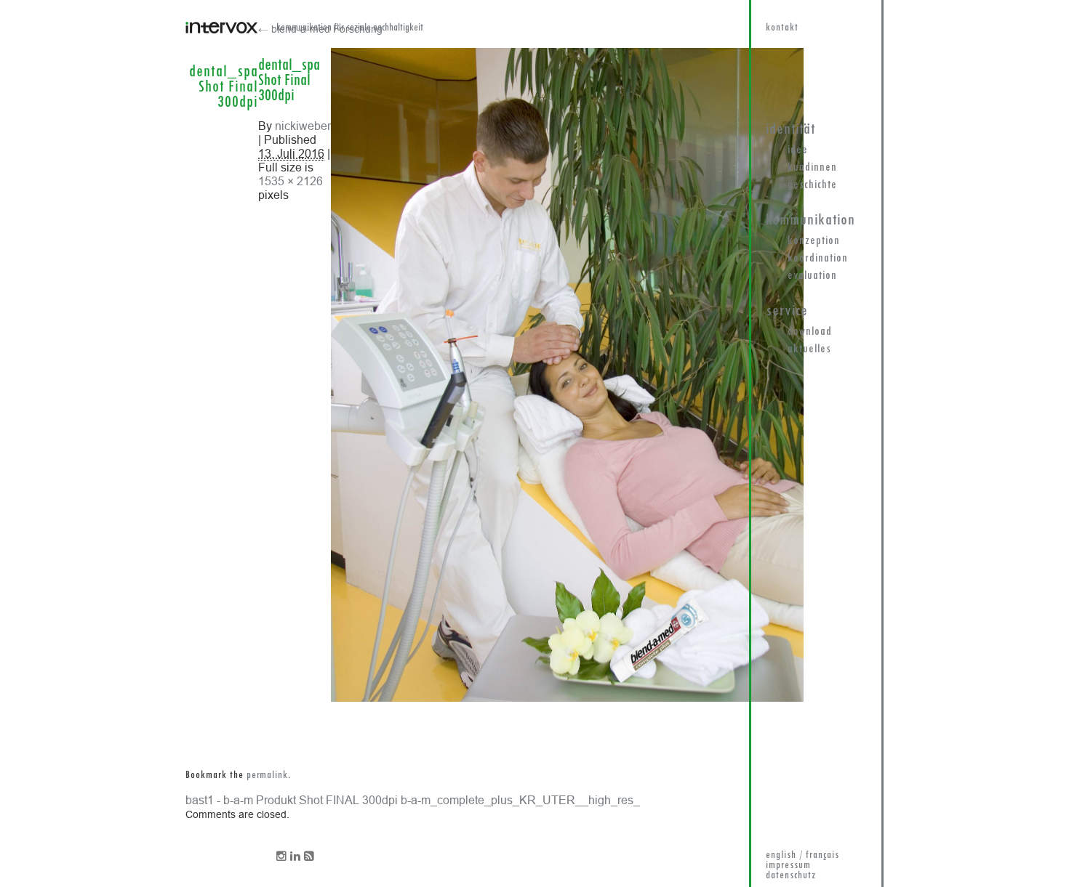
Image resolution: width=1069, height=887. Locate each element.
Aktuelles (809, 349)
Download (810, 332)
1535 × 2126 (290, 180)
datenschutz (791, 875)
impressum (788, 865)
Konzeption (814, 241)
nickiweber (303, 125)
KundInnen (812, 168)
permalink (267, 775)
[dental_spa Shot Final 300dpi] (567, 698)
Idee (798, 150)
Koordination (818, 259)
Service (787, 311)
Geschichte (812, 185)
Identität (790, 130)
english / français (802, 855)
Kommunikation (810, 220)
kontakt (782, 28)
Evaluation (812, 276)
